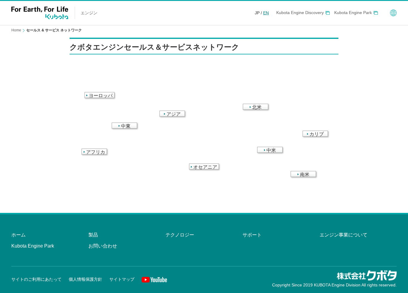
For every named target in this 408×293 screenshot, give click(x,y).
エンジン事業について (343, 234)
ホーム (18, 234)
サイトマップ (121, 279)
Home (16, 30)
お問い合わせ (102, 245)
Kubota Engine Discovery (300, 12)
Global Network (393, 13)
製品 (93, 234)
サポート (252, 234)
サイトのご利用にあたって (36, 279)
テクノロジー (179, 234)
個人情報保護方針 (85, 279)
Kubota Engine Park (353, 12)
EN (266, 12)
